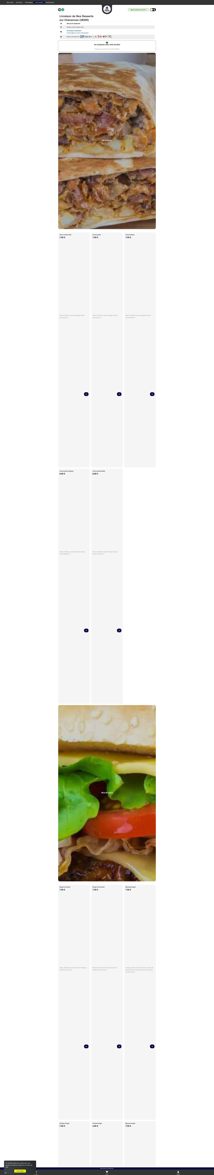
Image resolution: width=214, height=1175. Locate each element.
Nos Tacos (19, 2)
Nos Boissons (50, 2)
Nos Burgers (29, 2)
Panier (107, 1174)
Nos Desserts (39, 2)
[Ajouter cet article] (86, 394)
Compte (178, 1174)
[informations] (59, 9)
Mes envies (10, 2)
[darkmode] (153, 9)
